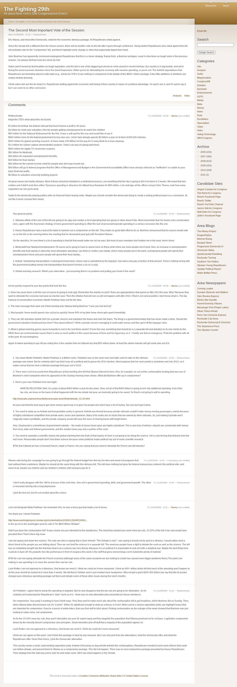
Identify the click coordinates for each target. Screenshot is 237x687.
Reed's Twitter (204, 200)
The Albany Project (206, 231)
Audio (200, 74)
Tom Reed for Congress (209, 193)
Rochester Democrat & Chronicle (213, 322)
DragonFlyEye (204, 235)
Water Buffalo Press (207, 273)
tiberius (174, 116)
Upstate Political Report (209, 269)
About (226, 5)
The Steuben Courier (207, 330)
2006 (203, 152)
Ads (199, 66)
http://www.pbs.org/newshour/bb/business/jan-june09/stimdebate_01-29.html (51, 398)
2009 (203, 165)
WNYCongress (204, 138)
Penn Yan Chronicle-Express (211, 315)
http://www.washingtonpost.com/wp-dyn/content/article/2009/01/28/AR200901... (48, 520)
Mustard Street (204, 243)
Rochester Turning (206, 257)
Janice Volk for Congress (209, 208)
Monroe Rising (204, 239)
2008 (203, 161)
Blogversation (204, 77)
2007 (203, 156)
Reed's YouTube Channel (210, 204)
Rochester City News (207, 318)
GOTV (200, 96)
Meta (199, 104)
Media (200, 100)
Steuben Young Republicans (211, 265)
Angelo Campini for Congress (212, 189)
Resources (210, 5)
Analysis (177, 95)
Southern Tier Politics (208, 261)
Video (200, 126)
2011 (203, 175)
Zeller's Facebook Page (209, 215)
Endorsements (204, 92)
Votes (187, 95)
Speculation (203, 123)
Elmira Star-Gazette (207, 300)
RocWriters (202, 119)
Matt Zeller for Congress (209, 212)
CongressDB (203, 81)
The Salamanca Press (208, 326)
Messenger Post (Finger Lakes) (213, 307)
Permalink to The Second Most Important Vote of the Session (43, 22)
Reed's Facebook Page (209, 196)
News (200, 111)
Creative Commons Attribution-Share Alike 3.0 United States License (113, 676)
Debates (201, 85)
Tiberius (174, 507)
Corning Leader (205, 288)
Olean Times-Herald (207, 311)
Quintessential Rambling (209, 254)
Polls (199, 115)
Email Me (202, 31)
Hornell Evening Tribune (209, 303)
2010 (203, 170)
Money (200, 108)
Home (11, 22)
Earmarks (202, 89)
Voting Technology (206, 134)
